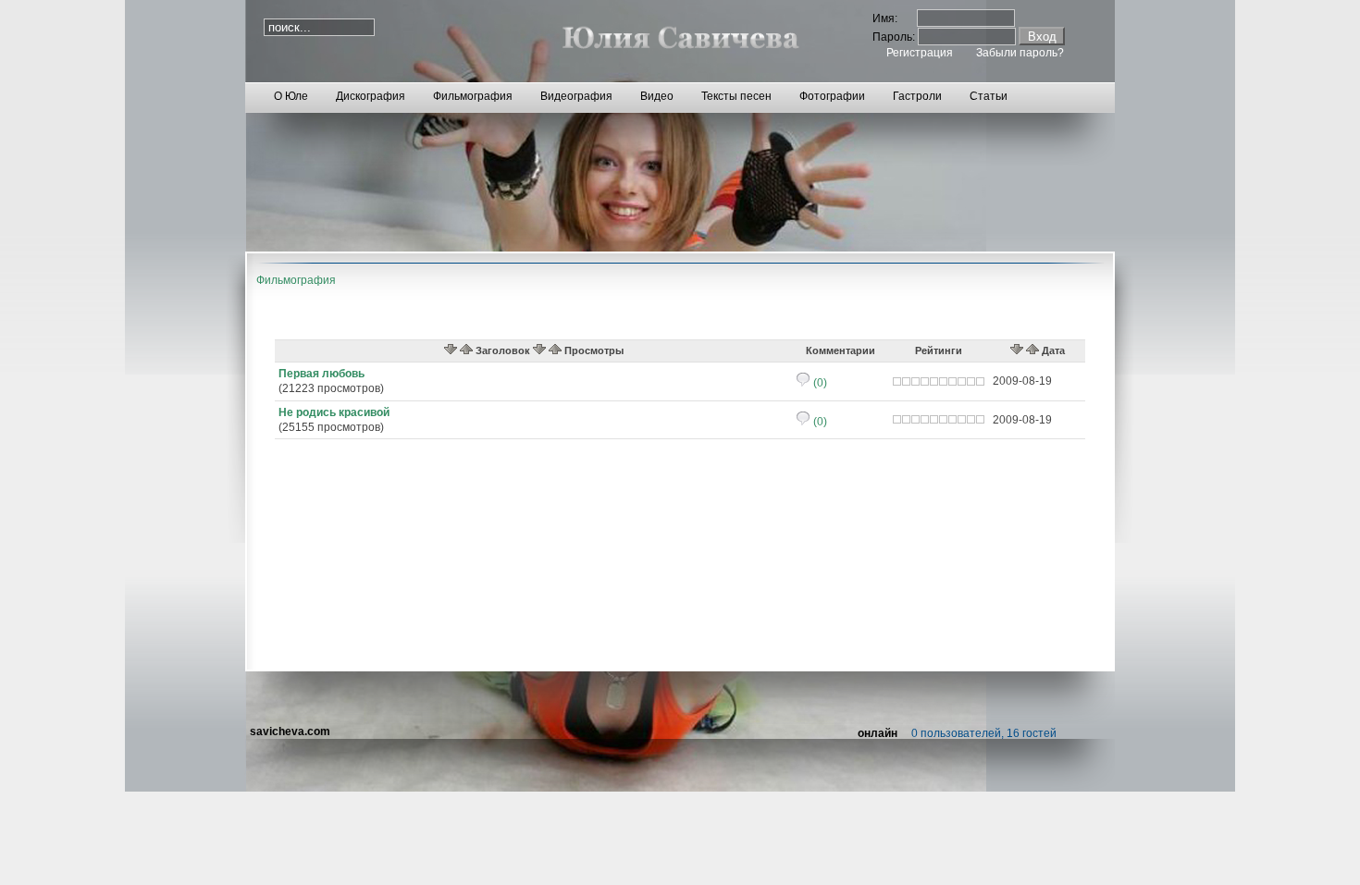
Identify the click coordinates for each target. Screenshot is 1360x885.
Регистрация (919, 52)
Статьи (989, 96)
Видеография (576, 96)
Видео (657, 96)
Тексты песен (736, 96)
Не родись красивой (333, 412)
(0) (818, 382)
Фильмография (473, 96)
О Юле (291, 96)
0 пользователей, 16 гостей (984, 733)
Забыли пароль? (1020, 52)
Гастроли (917, 96)
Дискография (370, 96)
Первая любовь (321, 373)
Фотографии (832, 96)
